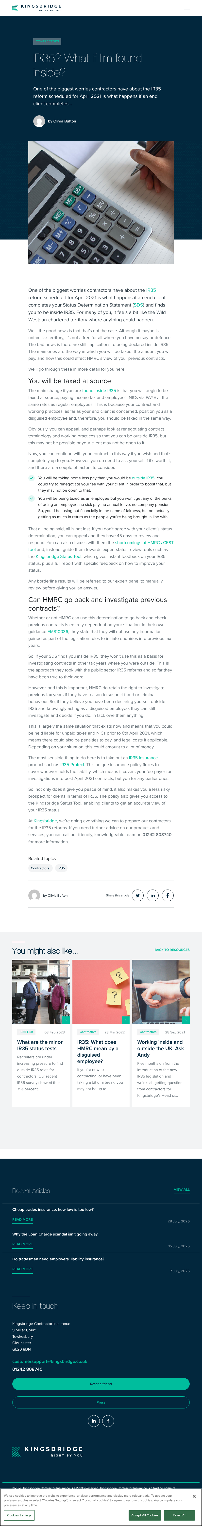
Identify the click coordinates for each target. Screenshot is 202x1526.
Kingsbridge (45, 821)
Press (101, 1402)
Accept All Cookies (144, 1515)
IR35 (151, 289)
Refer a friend (101, 1384)
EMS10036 (58, 631)
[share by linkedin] (153, 895)
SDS (138, 304)
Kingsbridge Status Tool (58, 556)
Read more (22, 1219)
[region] (101, 1507)
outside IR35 (143, 478)
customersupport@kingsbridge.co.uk (49, 1361)
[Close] (194, 1496)
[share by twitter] (138, 895)
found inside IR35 (99, 390)
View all (182, 1189)
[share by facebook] (168, 895)
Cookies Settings (19, 1515)
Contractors (47, 41)
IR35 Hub (26, 1032)
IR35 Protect (72, 764)
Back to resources (172, 950)
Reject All (179, 1515)
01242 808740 (27, 1369)
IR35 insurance (143, 757)
